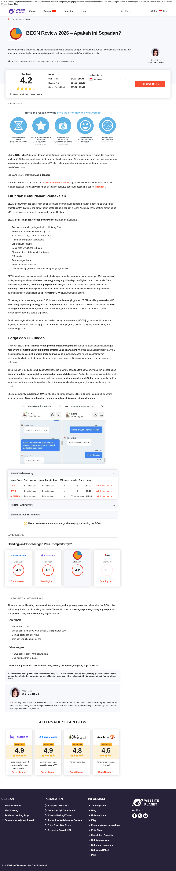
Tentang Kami (98, 805)
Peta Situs (96, 830)
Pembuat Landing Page (17, 815)
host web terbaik (56, 182)
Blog (93, 810)
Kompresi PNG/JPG (58, 805)
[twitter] (140, 815)
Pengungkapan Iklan (9, 4)
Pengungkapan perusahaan (105, 825)
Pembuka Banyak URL (60, 830)
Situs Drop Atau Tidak (59, 825)
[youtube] (145, 815)
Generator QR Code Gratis (61, 810)
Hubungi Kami (98, 815)
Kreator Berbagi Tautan (60, 815)
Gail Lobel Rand (156, 62)
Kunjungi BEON (150, 84)
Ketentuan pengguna (102, 845)
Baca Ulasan (18, 772)
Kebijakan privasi (100, 840)
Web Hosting (11, 810)
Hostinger (100, 187)
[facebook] (134, 815)
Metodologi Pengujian (102, 835)
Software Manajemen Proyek (19, 820)
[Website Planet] (8, 19)
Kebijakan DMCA (100, 850)
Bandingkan (17, 581)
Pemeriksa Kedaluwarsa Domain (65, 820)
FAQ (93, 820)
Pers (93, 855)
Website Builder (13, 805)
